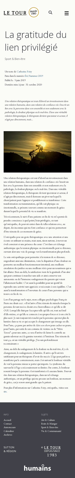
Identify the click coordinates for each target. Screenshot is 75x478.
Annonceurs (9, 427)
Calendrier (9, 431)
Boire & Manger (49, 423)
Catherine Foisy (24, 71)
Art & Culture (48, 420)
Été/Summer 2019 (34, 75)
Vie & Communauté (51, 431)
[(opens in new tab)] (37, 466)
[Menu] (66, 13)
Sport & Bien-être (15, 59)
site (5, 391)
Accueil (7, 420)
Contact (8, 423)
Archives (8, 434)
